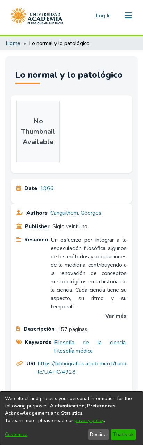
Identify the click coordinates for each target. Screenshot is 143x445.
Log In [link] (103, 15)
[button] (37, 15)
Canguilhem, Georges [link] (75, 213)
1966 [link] (47, 188)
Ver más (116, 316)
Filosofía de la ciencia (90, 342)
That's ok (123, 434)
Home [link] (13, 43)
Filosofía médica (73, 351)
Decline (98, 434)
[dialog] (71, 418)
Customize (16, 434)
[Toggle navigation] (128, 15)
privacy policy (89, 420)
